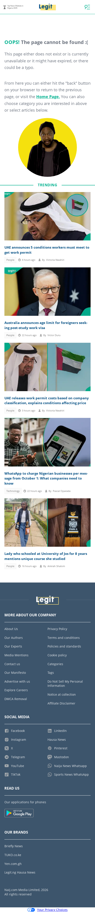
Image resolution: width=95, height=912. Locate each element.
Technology (13, 491)
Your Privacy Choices (52, 910)
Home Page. (48, 96)
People (10, 259)
